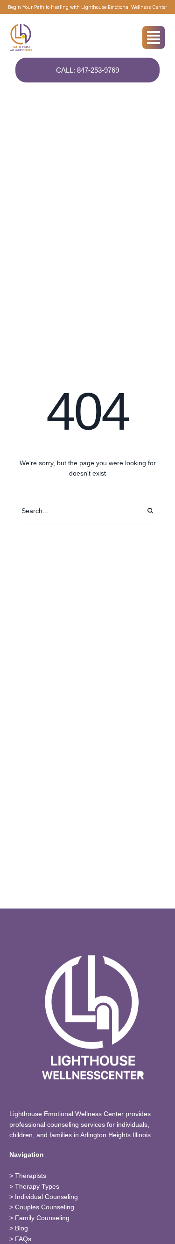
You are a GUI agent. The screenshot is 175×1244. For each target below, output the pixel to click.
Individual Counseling (46, 1196)
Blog (21, 1228)
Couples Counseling (44, 1207)
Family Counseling (42, 1218)
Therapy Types (37, 1186)
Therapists (30, 1175)
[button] (149, 1204)
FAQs (23, 1239)
